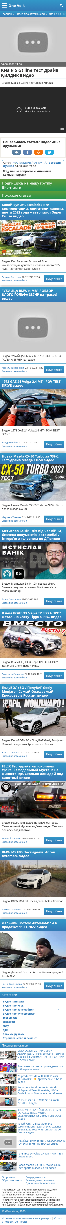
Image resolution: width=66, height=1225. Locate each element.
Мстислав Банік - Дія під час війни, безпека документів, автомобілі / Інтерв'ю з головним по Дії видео (32, 535)
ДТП (5, 1030)
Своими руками (14, 1034)
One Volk (16, 5)
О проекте (8, 1177)
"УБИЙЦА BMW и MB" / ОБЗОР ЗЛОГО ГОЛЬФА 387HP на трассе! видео (29, 294)
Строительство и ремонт (20, 1038)
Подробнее (54, 279)
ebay (6, 1026)
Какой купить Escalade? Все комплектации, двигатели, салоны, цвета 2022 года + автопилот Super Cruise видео (33, 210)
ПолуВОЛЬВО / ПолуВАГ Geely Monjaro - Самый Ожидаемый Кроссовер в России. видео (27, 691)
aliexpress (9, 1021)
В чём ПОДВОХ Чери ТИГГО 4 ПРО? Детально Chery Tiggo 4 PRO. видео (32, 615)
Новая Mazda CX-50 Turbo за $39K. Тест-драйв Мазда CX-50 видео (30, 458)
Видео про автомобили (14, 280)
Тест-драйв (10, 1017)
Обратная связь (12, 1180)
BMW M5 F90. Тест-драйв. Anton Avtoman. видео (28, 854)
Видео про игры (13, 1005)
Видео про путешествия (19, 1013)
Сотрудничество (36, 1177)
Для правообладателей (40, 1183)
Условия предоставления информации (26, 1218)
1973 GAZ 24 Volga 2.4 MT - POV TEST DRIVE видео (31, 383)
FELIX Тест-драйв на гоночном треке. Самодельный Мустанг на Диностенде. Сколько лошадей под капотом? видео (32, 772)
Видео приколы (13, 1001)
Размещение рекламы (40, 1180)
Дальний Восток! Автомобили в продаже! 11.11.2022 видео (29, 925)
